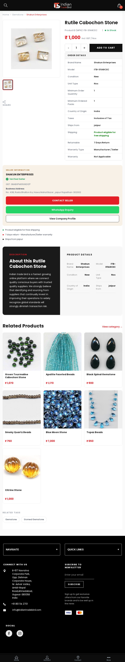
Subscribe (74, 584)
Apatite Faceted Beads (60, 374)
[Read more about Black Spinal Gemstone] (103, 352)
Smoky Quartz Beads (18, 432)
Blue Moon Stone (56, 432)
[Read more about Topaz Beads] (103, 409)
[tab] (32, 549)
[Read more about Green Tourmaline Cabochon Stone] (22, 352)
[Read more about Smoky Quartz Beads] (22, 409)
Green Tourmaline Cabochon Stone (16, 376)
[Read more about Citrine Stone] (22, 467)
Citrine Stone (13, 490)
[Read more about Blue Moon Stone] (63, 409)
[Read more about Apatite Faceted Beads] (63, 352)
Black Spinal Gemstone (101, 374)
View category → (112, 326)
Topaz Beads (95, 432)
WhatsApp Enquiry (62, 209)
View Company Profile (62, 218)
